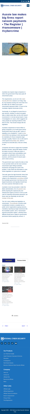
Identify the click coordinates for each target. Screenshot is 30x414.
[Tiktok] (26, 1)
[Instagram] (25, 1)
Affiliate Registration (9, 391)
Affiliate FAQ (7, 377)
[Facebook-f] (21, 1)
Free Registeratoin (8, 400)
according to (20, 178)
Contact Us (6, 374)
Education (6, 358)
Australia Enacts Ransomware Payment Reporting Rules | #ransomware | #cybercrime (7, 276)
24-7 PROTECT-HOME (9, 354)
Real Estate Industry (8, 363)
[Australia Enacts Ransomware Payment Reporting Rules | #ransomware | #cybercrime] (7, 270)
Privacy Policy (7, 398)
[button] (28, 5)
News (5, 381)
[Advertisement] (15, 73)
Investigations (7, 360)
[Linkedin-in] (23, 1)
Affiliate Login (7, 389)
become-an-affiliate (8, 379)
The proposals (14, 203)
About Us (6, 372)
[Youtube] (28, 1)
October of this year (7, 198)
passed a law (22, 189)
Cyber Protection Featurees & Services (13, 356)
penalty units (15, 140)
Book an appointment (9, 395)
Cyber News (14, 34)
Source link (5, 223)
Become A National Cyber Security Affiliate (14, 365)
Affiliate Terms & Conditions (10, 393)
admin (5, 34)
